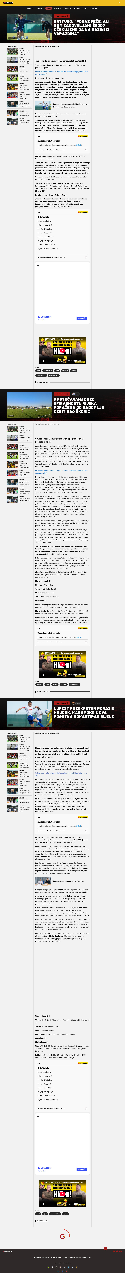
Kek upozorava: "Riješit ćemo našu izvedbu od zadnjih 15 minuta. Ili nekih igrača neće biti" (24, 105)
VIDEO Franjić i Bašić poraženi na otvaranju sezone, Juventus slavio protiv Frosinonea (24, 114)
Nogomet (21, 48)
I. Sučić (77, 394)
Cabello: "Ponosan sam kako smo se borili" (24, 122)
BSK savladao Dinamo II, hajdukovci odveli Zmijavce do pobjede (24, 87)
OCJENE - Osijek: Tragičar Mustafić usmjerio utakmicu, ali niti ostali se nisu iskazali (24, 52)
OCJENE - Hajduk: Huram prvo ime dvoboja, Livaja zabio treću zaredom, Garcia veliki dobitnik (24, 61)
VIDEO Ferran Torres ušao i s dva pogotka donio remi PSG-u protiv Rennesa (24, 70)
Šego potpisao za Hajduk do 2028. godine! (68, 881)
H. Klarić (77, 703)
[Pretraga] (119, 3)
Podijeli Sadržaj (61, 16)
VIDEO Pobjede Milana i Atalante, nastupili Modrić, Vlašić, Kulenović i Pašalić (24, 78)
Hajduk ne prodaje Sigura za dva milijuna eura (24, 96)
